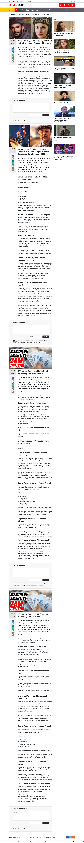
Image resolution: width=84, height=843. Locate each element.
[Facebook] (13, 48)
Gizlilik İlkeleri (46, 837)
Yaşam (49, 5)
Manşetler (14, 1)
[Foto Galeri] (74, 1)
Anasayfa (32, 837)
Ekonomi (34, 5)
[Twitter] (13, 50)
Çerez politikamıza (69, 841)
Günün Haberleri (20, 1)
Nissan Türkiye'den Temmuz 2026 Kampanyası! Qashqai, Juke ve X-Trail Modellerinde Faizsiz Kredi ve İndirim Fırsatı (40, 9)
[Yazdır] (13, 59)
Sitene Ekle (29, 1)
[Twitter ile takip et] (70, 837)
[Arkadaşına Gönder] (13, 57)
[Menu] (61, 5)
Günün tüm (70, 9)
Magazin (44, 5)
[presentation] (13, 10)
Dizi (39, 5)
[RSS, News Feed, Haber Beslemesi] (73, 837)
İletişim (40, 837)
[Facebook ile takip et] (67, 837)
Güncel (29, 5)
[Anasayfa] (10, 1)
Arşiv (25, 1)
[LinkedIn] (13, 52)
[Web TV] (71, 1)
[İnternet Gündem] (17, 5)
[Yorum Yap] (13, 61)
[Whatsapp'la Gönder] (13, 55)
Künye (36, 837)
